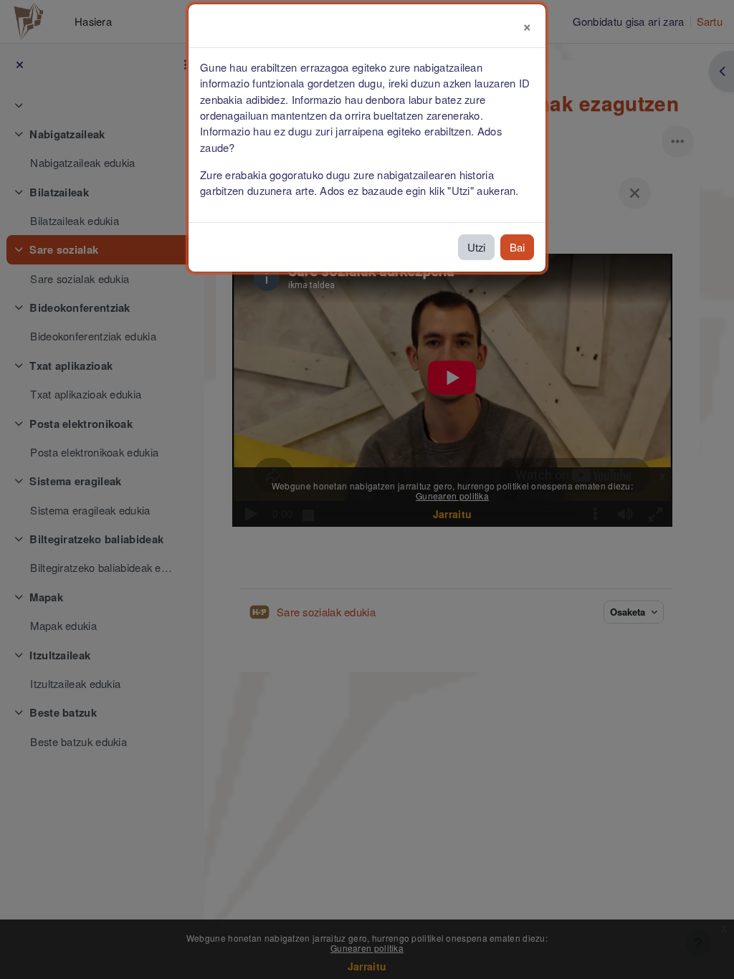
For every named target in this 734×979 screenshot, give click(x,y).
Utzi (476, 246)
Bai (517, 246)
